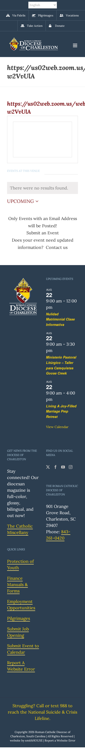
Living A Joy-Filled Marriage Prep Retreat (61, 411)
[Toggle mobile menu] (75, 45)
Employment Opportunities (21, 604)
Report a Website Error (60, 740)
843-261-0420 (58, 535)
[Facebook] (55, 467)
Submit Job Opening (18, 632)
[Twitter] (48, 467)
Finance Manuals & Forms (17, 584)
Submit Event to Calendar (23, 649)
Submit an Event (42, 233)
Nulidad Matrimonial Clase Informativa (60, 319)
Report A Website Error (21, 666)
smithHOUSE (33, 740)
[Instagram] (70, 467)
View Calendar (57, 427)
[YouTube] (63, 467)
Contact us (57, 247)
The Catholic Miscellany (20, 529)
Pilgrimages (18, 618)
